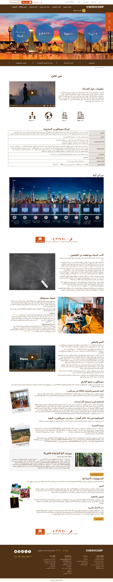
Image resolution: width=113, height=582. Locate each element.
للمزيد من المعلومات (28, 331)
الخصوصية (68, 566)
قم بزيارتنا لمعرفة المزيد (109, 30)
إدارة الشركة (68, 63)
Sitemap (69, 571)
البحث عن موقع (77, 10)
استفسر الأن (109, 22)
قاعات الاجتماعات (33, 7)
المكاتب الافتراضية (56, 7)
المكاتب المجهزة (67, 7)
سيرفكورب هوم (86, 2)
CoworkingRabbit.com (65, 559)
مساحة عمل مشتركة (45, 7)
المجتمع (92, 63)
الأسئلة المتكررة (67, 563)
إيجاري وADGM (23, 7)
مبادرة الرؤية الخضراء (45, 63)
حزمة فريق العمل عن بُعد (97, 564)
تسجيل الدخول (14, 2)
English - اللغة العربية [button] (69, 2)
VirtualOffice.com (66, 561)
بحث (78, 2)
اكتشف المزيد (98, 519)
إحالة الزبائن (52, 566)
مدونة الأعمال (93, 2)
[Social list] (29, 551)
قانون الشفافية (21, 63)
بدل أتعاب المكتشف (50, 568)
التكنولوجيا (14, 7)
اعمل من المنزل (100, 566)
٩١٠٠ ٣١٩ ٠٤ (36, 2)
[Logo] (95, 7)
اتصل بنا (53, 558)
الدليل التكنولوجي (67, 573)
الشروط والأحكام (67, 564)
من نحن (100, 2)
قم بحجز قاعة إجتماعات (49, 561)
